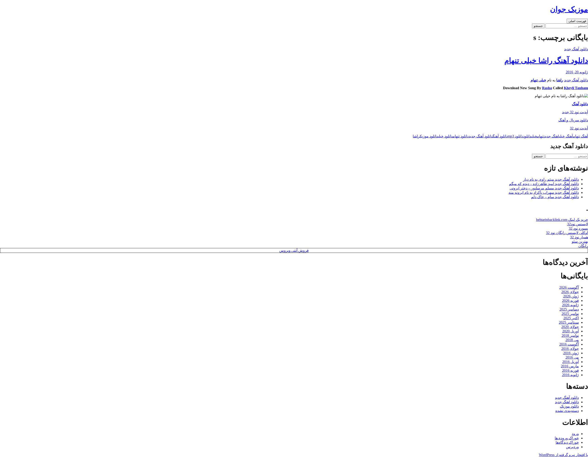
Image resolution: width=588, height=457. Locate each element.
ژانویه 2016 (570, 375)
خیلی (534, 136)
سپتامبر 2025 (569, 322)
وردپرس (572, 447)
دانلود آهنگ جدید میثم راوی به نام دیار (551, 179)
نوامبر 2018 (570, 335)
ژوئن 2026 (571, 296)
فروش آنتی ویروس (294, 250)
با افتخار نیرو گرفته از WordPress (563, 455)
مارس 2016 (570, 366)
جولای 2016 (570, 349)
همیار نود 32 (579, 237)
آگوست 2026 (569, 287)
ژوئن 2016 (571, 353)
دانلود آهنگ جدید (576, 49)
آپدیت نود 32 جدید (575, 112)
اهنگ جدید (551, 136)
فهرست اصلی (577, 21)
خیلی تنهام (538, 80)
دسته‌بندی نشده (567, 411)
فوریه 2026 (570, 301)
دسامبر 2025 (569, 309)
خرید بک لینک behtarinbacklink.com (562, 220)
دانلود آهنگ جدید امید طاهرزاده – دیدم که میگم (544, 184)
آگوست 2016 (569, 344)
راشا (559, 80)
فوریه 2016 (570, 370)
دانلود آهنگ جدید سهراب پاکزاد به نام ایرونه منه (544, 192)
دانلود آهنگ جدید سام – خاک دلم (555, 197)
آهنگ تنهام (580, 136)
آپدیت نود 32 (579, 128)
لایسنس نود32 (577, 224)
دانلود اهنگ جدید (567, 402)
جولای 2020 (570, 327)
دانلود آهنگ (580, 104)
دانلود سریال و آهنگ (573, 120)
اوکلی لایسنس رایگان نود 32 (567, 233)
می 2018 (572, 340)
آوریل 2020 (570, 331)
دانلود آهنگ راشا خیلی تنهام (546, 60)
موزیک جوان (569, 9)
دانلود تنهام (461, 136)
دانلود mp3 (515, 136)
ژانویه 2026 (570, 305)
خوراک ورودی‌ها (567, 438)
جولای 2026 (570, 292)
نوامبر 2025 (570, 314)
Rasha (547, 88)
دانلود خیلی (445, 136)
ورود (575, 434)
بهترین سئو (580, 241)
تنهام (540, 136)
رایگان (583, 246)
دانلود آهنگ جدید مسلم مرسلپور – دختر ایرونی (544, 188)
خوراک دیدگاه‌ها (567, 442)
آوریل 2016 (570, 362)
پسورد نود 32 (578, 228)
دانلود (527, 136)
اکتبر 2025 (571, 318)
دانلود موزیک (429, 136)
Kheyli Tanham (576, 88)
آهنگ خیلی (566, 136)
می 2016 (572, 357)
